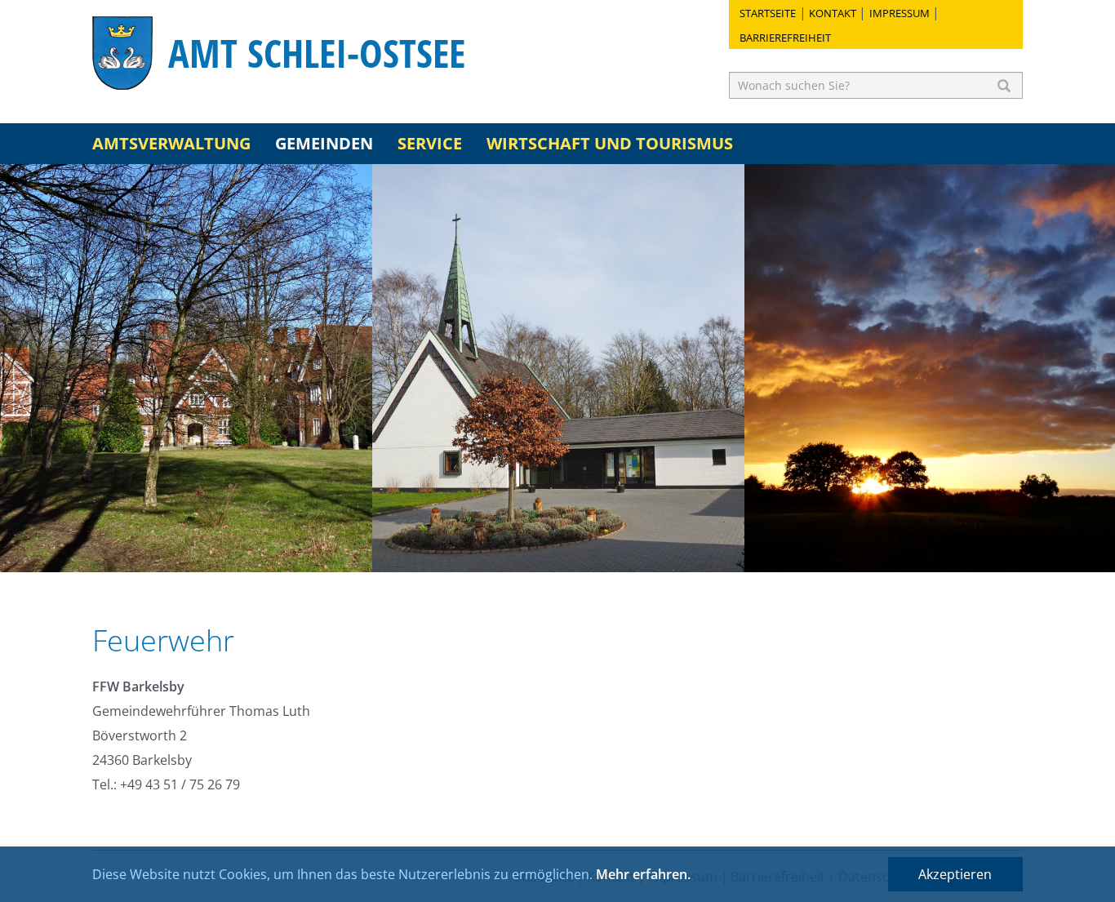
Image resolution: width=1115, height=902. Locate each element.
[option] (186, 368)
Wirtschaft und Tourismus (609, 143)
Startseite (768, 13)
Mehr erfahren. (643, 874)
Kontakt (832, 13)
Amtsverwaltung (171, 143)
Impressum (899, 13)
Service (430, 143)
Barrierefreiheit (785, 37)
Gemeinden (324, 143)
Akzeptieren (955, 874)
